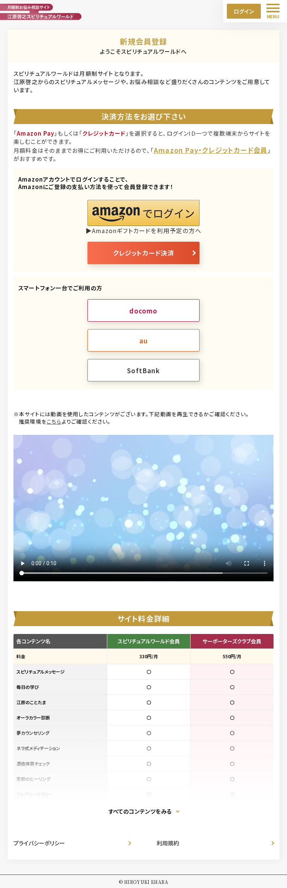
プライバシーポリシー (39, 843)
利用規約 (168, 843)
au (143, 340)
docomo (143, 310)
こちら (54, 421)
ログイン (244, 11)
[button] (143, 213)
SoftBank (143, 370)
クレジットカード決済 (144, 252)
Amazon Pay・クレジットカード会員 (211, 150)
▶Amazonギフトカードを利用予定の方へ (143, 230)
